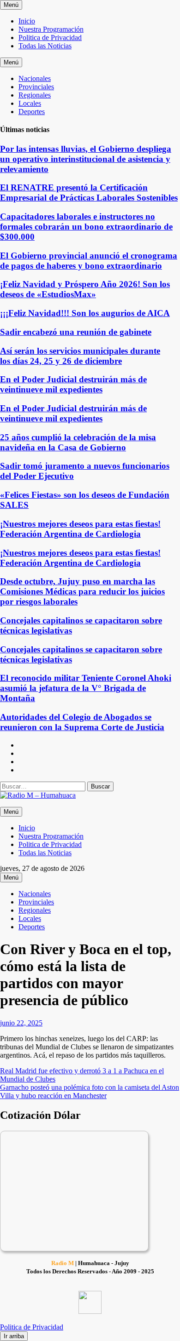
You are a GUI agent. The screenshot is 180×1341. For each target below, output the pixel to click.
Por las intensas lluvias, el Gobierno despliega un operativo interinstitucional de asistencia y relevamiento (85, 159)
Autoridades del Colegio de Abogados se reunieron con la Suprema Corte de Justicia (82, 722)
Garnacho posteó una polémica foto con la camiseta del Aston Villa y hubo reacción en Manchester (89, 1091)
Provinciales (36, 87)
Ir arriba (14, 1336)
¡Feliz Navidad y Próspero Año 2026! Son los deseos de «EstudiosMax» (85, 289)
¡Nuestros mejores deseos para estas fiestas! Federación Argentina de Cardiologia (80, 529)
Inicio (26, 21)
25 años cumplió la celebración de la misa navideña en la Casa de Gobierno (78, 442)
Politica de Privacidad (50, 37)
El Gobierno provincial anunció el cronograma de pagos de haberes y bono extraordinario (88, 261)
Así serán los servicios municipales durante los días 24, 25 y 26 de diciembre (80, 356)
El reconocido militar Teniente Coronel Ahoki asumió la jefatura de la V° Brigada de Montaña (85, 688)
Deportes (31, 111)
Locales (29, 103)
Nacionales (34, 78)
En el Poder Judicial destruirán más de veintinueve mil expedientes (73, 384)
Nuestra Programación (51, 29)
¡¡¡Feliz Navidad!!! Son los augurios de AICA (85, 313)
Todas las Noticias (45, 46)
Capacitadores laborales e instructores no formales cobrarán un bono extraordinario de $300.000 (86, 227)
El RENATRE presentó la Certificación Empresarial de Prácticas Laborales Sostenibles (89, 192)
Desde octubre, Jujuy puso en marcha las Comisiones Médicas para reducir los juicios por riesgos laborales (82, 591)
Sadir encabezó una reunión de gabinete (75, 332)
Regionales (34, 95)
